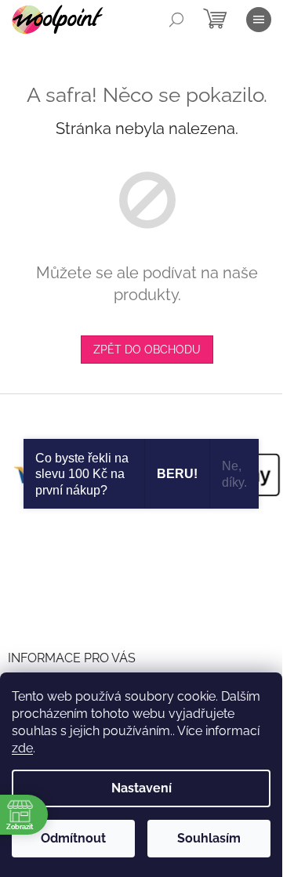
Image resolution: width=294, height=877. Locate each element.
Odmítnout (73, 838)
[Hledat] (176, 19)
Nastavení (141, 788)
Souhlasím (209, 838)
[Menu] (258, 19)
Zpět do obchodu (147, 349)
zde (22, 748)
